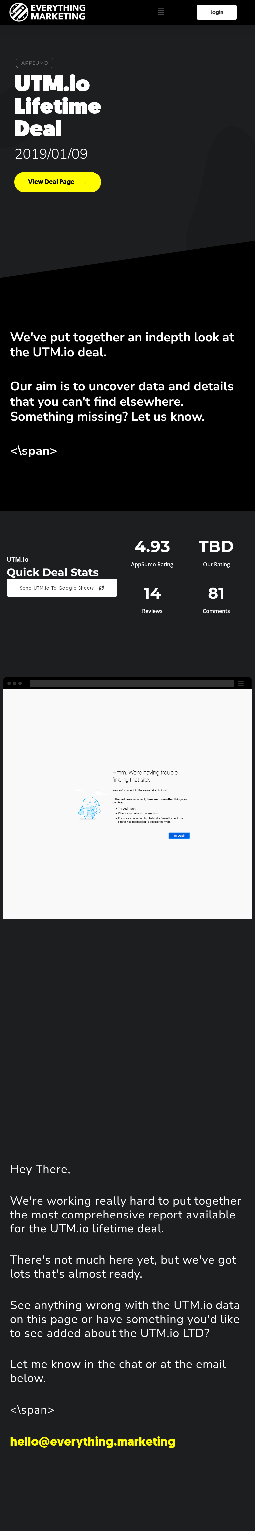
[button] (161, 12)
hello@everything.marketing (93, 1441)
